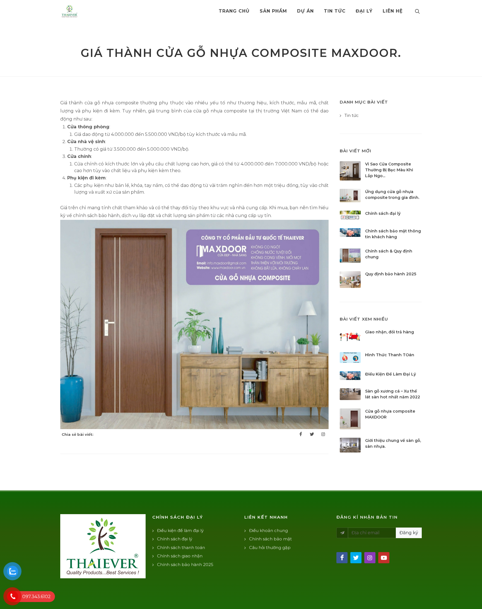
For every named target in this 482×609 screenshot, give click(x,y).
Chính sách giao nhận (180, 556)
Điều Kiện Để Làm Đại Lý (390, 374)
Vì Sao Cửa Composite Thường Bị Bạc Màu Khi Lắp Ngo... (389, 170)
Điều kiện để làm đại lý (180, 530)
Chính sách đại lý (383, 213)
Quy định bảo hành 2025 (390, 273)
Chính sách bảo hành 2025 (185, 564)
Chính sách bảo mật (270, 538)
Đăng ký (408, 532)
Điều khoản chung (268, 530)
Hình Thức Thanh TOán (389, 354)
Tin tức (351, 115)
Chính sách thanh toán (181, 547)
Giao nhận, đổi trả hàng (389, 331)
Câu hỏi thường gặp (270, 547)
